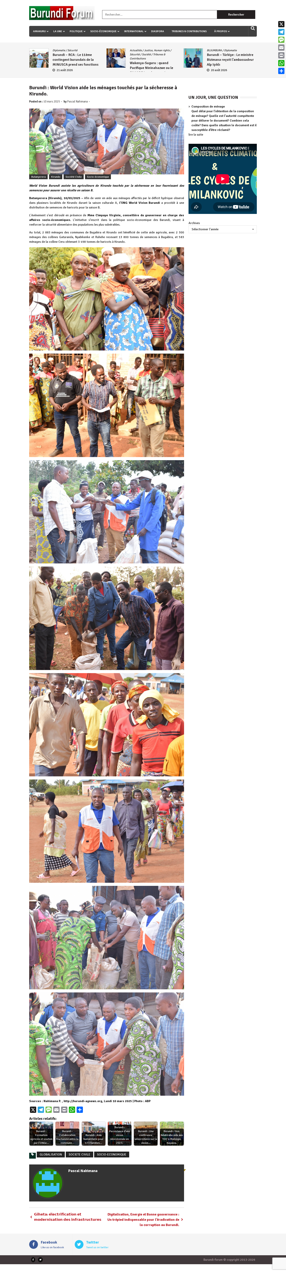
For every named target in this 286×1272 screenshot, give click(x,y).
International (134, 31)
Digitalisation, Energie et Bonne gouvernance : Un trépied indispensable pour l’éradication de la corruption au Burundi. (143, 1219)
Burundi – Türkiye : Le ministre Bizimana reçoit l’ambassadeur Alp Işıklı (76, 60)
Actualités (136, 50)
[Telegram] (281, 32)
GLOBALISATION (51, 1154)
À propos (220, 31)
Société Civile (74, 176)
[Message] (281, 40)
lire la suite (196, 135)
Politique (76, 31)
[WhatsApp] (281, 63)
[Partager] (281, 71)
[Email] (281, 47)
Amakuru (39, 31)
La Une (57, 31)
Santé (240, 54)
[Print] (281, 55)
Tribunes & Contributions (189, 31)
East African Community (235, 50)
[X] (281, 24)
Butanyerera (38, 176)
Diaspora (157, 31)
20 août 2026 (65, 70)
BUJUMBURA (60, 50)
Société (251, 54)
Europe (163, 50)
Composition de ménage (208, 107)
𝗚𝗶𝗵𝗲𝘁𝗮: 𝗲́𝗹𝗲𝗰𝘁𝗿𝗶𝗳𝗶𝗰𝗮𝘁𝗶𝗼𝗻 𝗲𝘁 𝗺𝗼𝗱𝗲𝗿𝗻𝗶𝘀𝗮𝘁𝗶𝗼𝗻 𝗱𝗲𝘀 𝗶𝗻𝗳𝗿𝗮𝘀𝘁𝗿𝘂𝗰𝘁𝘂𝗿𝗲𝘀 (67, 1217)
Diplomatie (76, 50)
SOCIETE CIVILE (79, 1154)
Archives (194, 223)
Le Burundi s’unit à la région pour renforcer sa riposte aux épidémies (229, 64)
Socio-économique (103, 31)
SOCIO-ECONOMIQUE (111, 1154)
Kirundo (55, 176)
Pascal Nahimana (77, 101)
